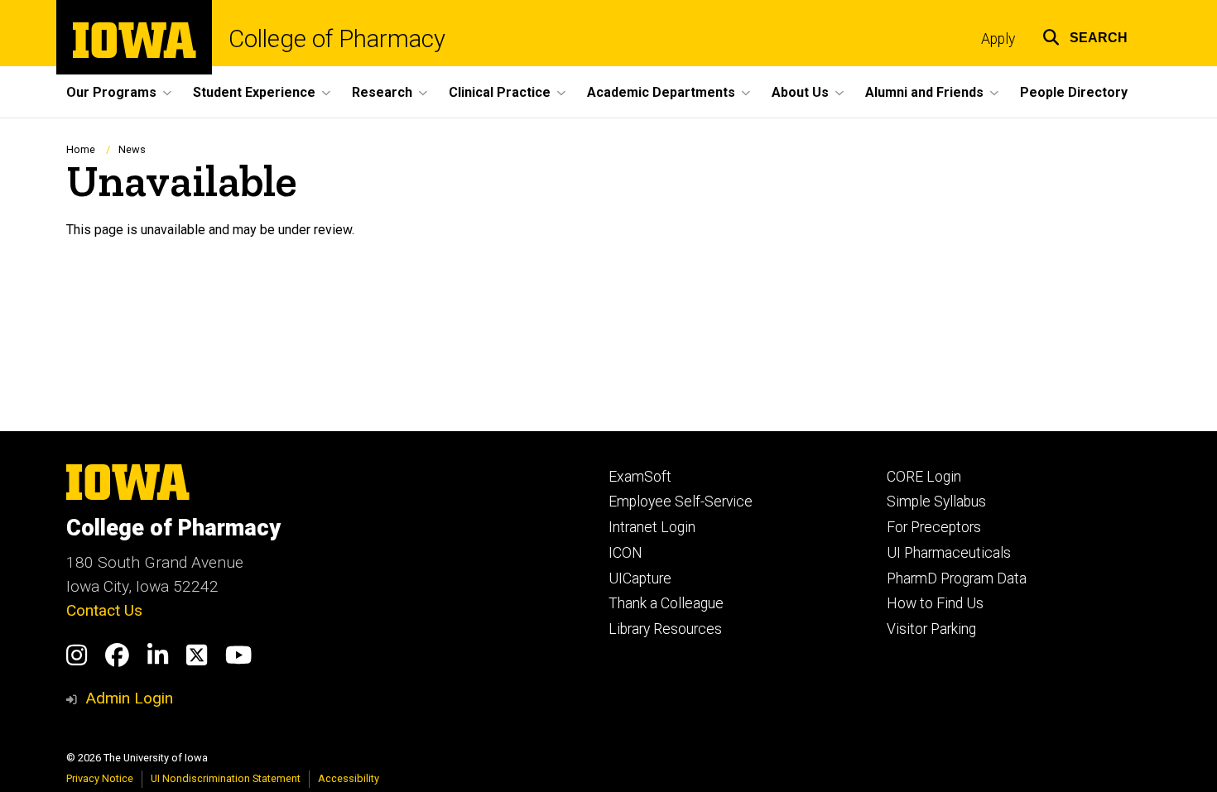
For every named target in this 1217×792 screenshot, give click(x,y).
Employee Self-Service (680, 501)
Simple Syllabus (936, 501)
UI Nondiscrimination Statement (226, 778)
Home (80, 149)
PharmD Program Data (957, 578)
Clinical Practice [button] (500, 92)
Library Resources (665, 629)
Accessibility (348, 778)
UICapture (639, 578)
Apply (998, 39)
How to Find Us (935, 603)
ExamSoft (639, 476)
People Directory (1074, 92)
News (132, 149)
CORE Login (924, 476)
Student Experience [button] (254, 92)
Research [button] (382, 92)
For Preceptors (934, 527)
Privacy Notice (99, 778)
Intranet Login (651, 527)
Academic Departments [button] (661, 92)
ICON (625, 553)
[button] (1085, 35)
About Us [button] (800, 92)
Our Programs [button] (111, 92)
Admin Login (129, 698)
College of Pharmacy (336, 39)
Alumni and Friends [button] (924, 92)
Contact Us (104, 610)
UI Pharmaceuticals (949, 553)
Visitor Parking (931, 629)
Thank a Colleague (666, 603)
